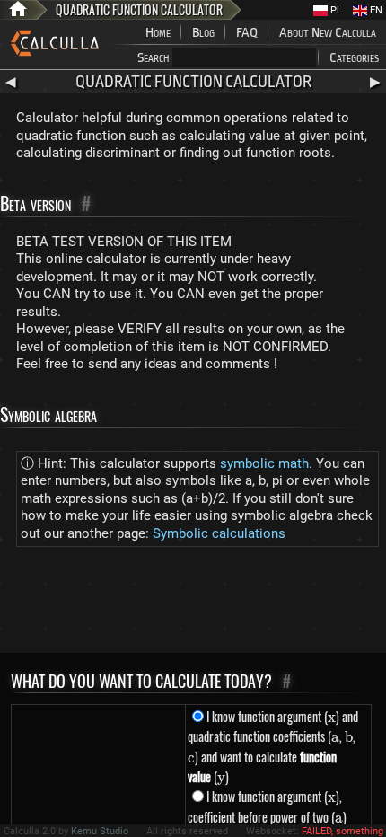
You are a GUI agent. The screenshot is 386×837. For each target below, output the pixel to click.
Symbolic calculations (219, 533)
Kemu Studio (99, 831)
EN (374, 10)
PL (335, 10)
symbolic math (264, 463)
